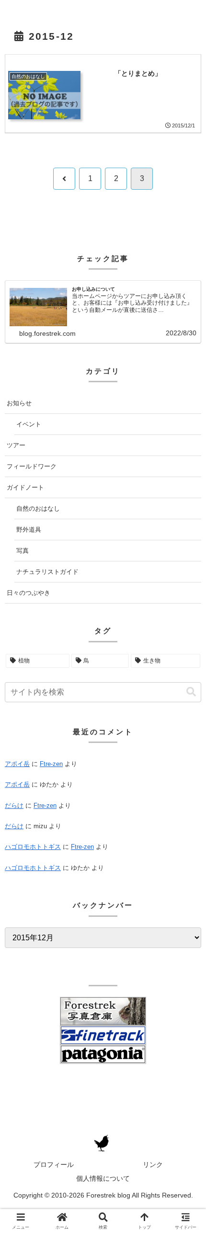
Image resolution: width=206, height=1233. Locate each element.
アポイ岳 (17, 763)
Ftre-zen (51, 763)
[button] (191, 691)
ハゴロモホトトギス (33, 846)
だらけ (14, 805)
